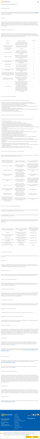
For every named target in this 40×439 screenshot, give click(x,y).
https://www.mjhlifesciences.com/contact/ (8, 362)
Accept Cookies (29, 436)
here (19, 321)
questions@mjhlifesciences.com (6, 425)
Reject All (35, 436)
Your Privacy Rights (6, 436)
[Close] (38, 432)
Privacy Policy (36, 12)
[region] (20, 435)
